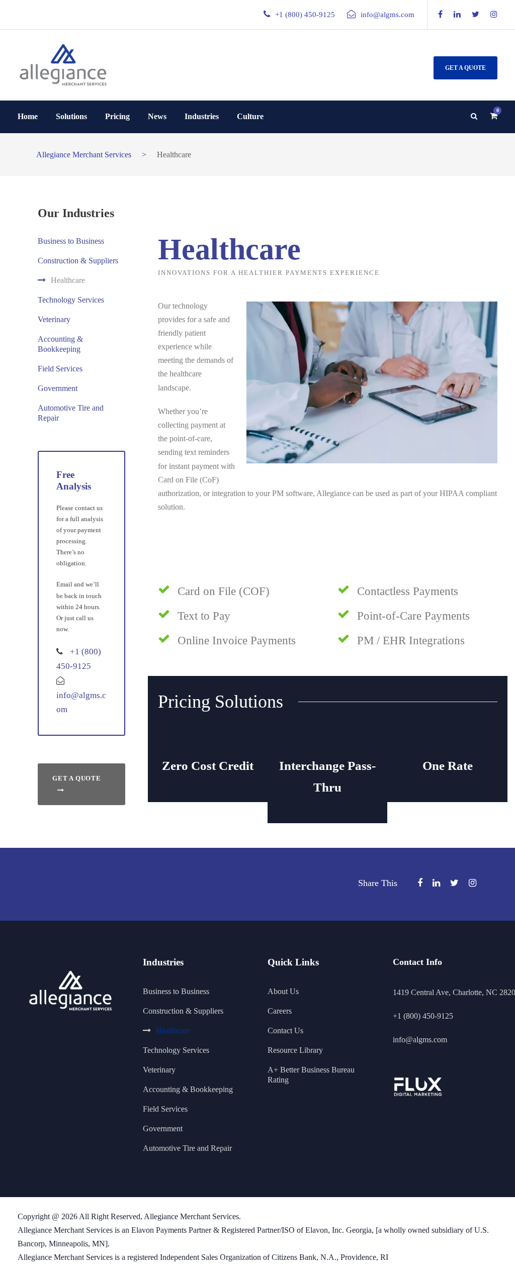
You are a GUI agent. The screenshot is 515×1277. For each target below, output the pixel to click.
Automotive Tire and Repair (187, 1148)
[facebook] (440, 14)
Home (28, 116)
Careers (280, 1011)
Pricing (117, 116)
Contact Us (285, 1030)
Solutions (71, 116)
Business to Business (71, 241)
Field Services (60, 368)
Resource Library (295, 1050)
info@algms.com (387, 15)
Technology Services (71, 300)
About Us (283, 991)
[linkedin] (457, 14)
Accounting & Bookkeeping (188, 1089)
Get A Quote (465, 67)
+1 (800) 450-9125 (423, 1016)
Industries (202, 116)
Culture (250, 116)
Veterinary (54, 319)
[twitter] (475, 14)
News (157, 116)
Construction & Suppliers (78, 260)
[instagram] (493, 14)
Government (57, 388)
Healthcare (68, 280)
